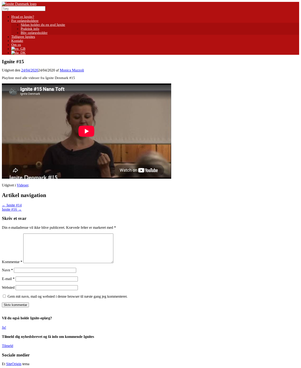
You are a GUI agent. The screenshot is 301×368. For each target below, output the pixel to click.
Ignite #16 (12, 209)
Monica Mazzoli (72, 70)
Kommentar (12, 262)
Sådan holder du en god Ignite (43, 25)
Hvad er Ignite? (22, 17)
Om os (16, 45)
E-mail (8, 279)
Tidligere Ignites (23, 37)
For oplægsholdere (25, 21)
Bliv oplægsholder (34, 33)
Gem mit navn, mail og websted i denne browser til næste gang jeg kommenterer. (67, 296)
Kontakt (17, 41)
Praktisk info (30, 29)
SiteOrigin (13, 364)
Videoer (22, 185)
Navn (7, 270)
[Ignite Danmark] (19, 4)
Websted (8, 287)
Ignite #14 (12, 205)
